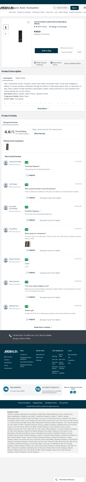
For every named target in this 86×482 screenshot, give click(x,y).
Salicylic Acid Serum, (59, 437)
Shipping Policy (37, 403)
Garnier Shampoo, (21, 452)
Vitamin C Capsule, (43, 435)
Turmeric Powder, (63, 429)
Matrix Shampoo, (57, 422)
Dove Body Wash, (36, 443)
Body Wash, (32, 422)
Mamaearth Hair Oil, (59, 443)
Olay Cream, (41, 429)
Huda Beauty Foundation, (44, 433)
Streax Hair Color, (21, 429)
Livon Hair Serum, (19, 427)
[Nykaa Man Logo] (5, 7)
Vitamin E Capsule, (13, 414)
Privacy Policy (63, 403)
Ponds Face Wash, (32, 418)
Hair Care (49, 12)
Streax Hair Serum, (54, 418)
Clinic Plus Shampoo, (17, 431)
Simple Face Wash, (31, 431)
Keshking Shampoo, (23, 443)
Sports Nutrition (61, 363)
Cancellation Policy (51, 403)
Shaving (54, 356)
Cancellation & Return (26, 362)
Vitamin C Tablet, (56, 416)
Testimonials (8, 368)
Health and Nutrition (55, 372)
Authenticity (7, 362)
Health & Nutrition (75, 12)
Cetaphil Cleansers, (31, 425)
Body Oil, (43, 448)
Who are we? (8, 357)
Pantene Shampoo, (30, 435)
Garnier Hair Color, (53, 420)
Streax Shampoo (33, 452)
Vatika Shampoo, (20, 446)
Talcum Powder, (32, 437)
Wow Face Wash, (31, 427)
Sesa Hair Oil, (47, 443)
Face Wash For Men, (17, 425)
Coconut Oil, (43, 418)
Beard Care (61, 355)
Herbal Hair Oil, (52, 448)
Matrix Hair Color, (33, 446)
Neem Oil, (17, 439)
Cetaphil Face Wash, (44, 414)
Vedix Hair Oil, (32, 429)
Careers (6, 360)
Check (79, 52)
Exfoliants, (53, 425)
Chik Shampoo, (62, 448)
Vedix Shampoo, (46, 450)
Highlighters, (16, 416)
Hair (69, 357)
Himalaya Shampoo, (61, 439)
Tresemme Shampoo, (43, 416)
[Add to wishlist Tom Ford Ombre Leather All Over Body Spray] (28, 22)
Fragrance (71, 360)
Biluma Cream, (30, 433)
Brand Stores (40, 354)
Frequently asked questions (25, 358)
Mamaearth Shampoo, (43, 422)
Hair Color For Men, (66, 420)
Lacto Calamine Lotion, (57, 427)
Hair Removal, (20, 433)
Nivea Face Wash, (21, 422)
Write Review (39, 134)
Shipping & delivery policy (26, 365)
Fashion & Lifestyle (24, 12)
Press (6, 365)
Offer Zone (39, 357)
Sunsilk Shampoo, (43, 427)
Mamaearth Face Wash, (28, 414)
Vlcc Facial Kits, (35, 439)
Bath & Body (63, 12)
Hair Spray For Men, (34, 450)
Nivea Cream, (21, 418)
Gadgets (61, 373)
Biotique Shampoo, (44, 437)
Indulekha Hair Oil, (63, 425)
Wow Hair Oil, (57, 450)
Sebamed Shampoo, (22, 441)
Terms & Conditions (24, 403)
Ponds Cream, (41, 420)
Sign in (74, 8)
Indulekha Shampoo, (60, 433)
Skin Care (12, 12)
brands (22, 8)
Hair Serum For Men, (52, 441)
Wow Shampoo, (51, 429)
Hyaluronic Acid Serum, (60, 431)
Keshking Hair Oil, (34, 448)
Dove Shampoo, (30, 420)
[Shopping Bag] (84, 7)
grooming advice (32, 8)
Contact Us (23, 354)
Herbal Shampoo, (61, 446)
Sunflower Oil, (66, 418)
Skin (69, 363)
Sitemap (38, 360)
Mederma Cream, (57, 414)
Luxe (56, 12)
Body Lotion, (20, 420)
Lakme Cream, (18, 435)
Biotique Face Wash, (45, 431)
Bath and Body (72, 354)
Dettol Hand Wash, (47, 439)
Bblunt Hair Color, (21, 450)
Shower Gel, (25, 439)
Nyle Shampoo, (56, 435)
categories (15, 8)
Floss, (42, 441)
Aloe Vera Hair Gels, (66, 441)
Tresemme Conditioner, (19, 448)
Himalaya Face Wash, (28, 416)
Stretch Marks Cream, (18, 437)
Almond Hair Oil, (34, 441)
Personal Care (55, 363)
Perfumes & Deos (38, 12)
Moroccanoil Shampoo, (47, 446)
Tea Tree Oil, (68, 422)
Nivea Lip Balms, (43, 425)
